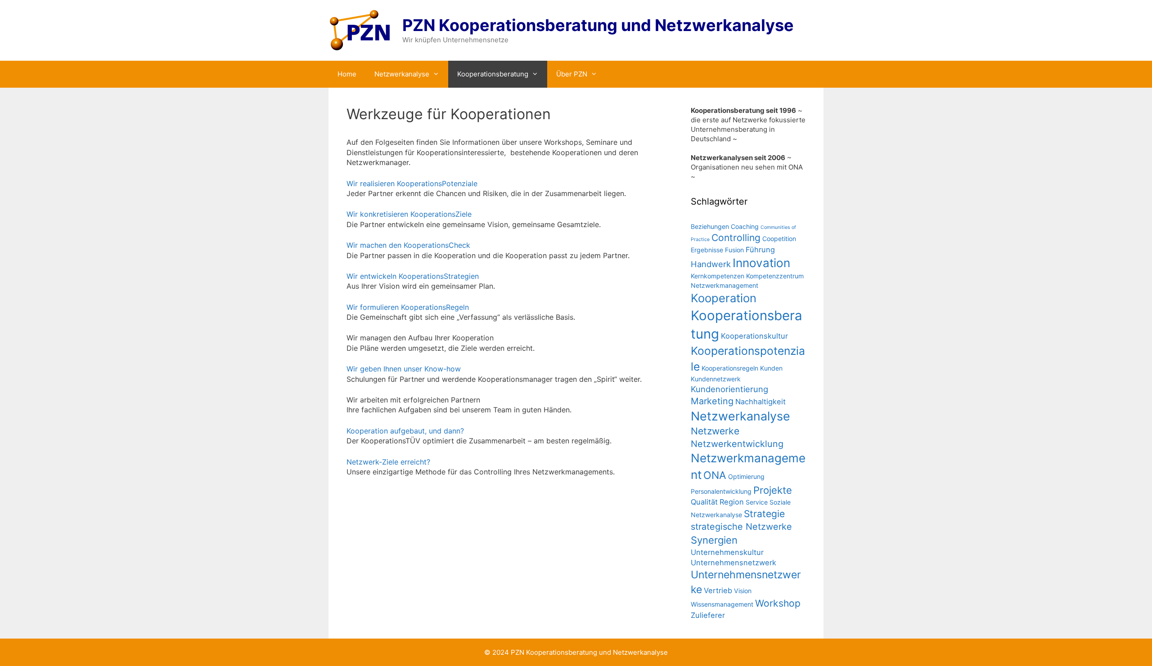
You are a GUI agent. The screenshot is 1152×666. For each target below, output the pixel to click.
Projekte (772, 490)
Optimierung (746, 476)
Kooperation (723, 298)
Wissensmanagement (722, 604)
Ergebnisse (707, 250)
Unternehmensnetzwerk (733, 562)
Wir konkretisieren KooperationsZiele (409, 214)
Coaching (745, 226)
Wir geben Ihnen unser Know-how (403, 368)
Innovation (761, 263)
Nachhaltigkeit (760, 401)
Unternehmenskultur (727, 552)
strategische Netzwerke (741, 526)
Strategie (764, 513)
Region (732, 501)
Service (757, 502)
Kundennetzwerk (716, 379)
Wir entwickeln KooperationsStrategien (412, 276)
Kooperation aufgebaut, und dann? (405, 430)
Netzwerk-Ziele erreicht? (388, 461)
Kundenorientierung (729, 389)
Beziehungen (710, 226)
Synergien (714, 540)
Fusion (734, 250)
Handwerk (711, 264)
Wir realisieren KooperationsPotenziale (411, 183)
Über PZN (571, 74)
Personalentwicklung (721, 491)
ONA (714, 475)
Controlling (735, 237)
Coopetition (779, 238)
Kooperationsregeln (730, 368)
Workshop (778, 603)
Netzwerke (715, 431)
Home (347, 74)
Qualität (704, 501)
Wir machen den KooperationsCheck (408, 245)
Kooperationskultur (754, 335)
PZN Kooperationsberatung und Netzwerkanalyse (598, 25)
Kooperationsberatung (492, 74)
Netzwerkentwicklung (737, 443)
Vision (743, 590)
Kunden (771, 368)
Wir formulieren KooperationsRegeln (407, 307)
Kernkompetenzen (717, 276)
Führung (760, 249)
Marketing (712, 401)
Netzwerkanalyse (401, 74)
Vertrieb (718, 590)
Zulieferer (708, 615)
